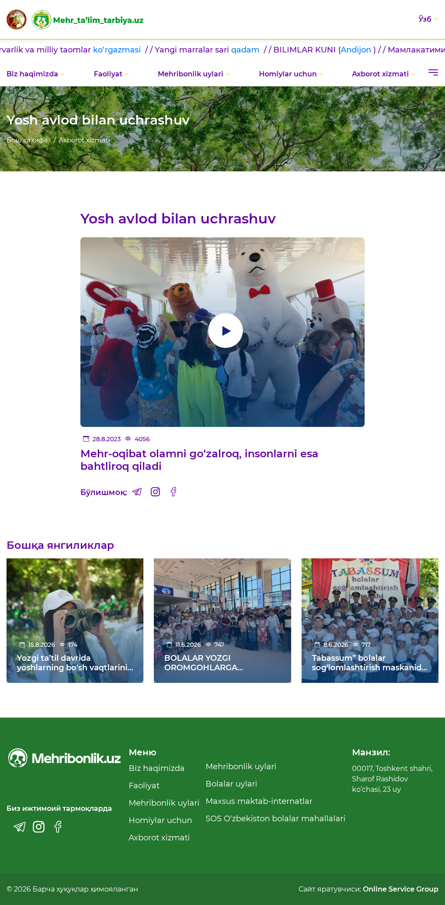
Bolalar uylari (231, 784)
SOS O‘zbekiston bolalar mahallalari (275, 818)
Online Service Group (400, 889)
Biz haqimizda (32, 74)
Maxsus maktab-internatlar (259, 801)
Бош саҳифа (27, 140)
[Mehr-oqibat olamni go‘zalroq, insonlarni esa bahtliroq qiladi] (222, 332)
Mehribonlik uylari (190, 74)
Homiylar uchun (288, 74)
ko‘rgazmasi (58, 50)
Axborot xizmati (380, 74)
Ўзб (425, 19)
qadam (186, 50)
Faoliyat (108, 74)
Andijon (295, 50)
